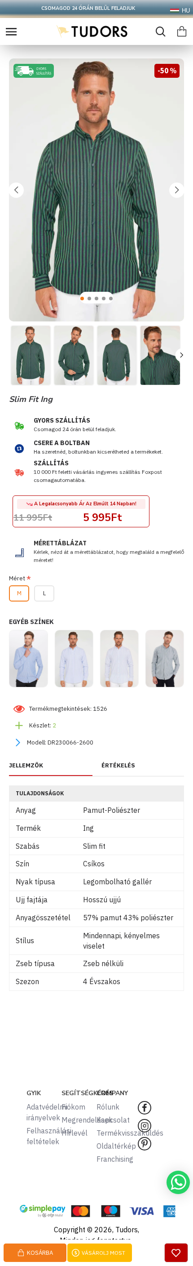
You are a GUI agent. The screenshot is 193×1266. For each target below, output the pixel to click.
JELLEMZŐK (26, 765)
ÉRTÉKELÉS (118, 765)
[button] (16, 190)
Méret (17, 578)
